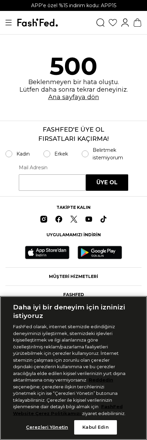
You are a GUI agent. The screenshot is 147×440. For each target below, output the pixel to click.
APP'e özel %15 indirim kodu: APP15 (73, 5)
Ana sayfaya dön (73, 97)
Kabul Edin (95, 427)
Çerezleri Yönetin (47, 427)
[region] (73, 368)
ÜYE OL (107, 182)
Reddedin (101, 380)
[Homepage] (37, 22)
